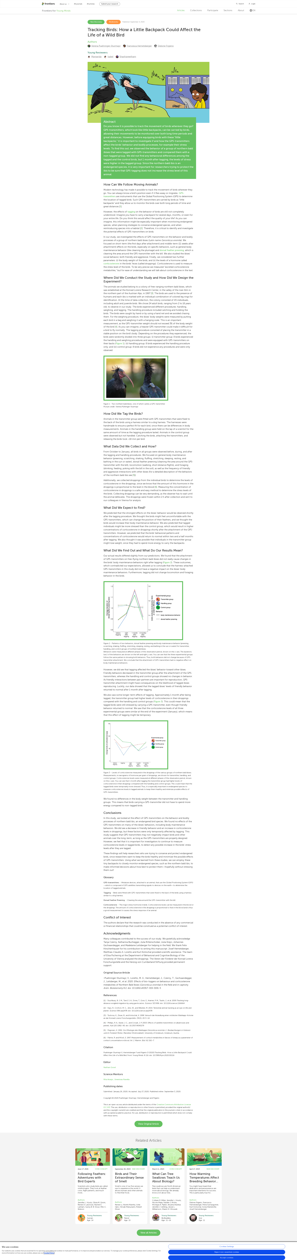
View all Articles (148, 1232)
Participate (212, 10)
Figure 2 (167, 562)
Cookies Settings (227, 1246)
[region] (148, 1251)
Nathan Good (109, 1067)
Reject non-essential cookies (226, 1252)
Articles (181, 10)
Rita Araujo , (108, 1079)
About (241, 10)
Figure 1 (120, 343)
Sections (228, 10)
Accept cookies (226, 1258)
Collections (196, 10)
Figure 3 (158, 701)
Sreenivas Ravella (122, 1079)
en (253, 10)
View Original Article (148, 1124)
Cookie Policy (49, 1253)
